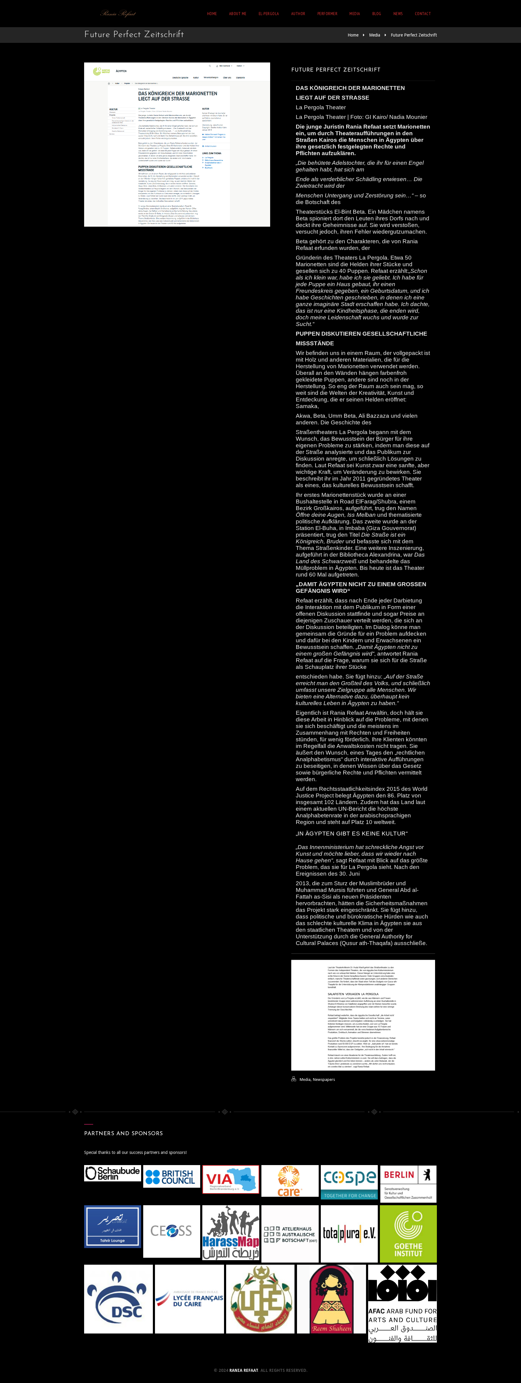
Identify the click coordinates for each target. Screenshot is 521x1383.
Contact (423, 13)
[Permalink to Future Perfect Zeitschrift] (177, 225)
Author (298, 13)
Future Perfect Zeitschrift (414, 35)
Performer (327, 13)
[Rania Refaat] (117, 13)
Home (212, 13)
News (398, 13)
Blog (376, 13)
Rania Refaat (243, 1370)
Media (354, 13)
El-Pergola (269, 13)
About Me (238, 13)
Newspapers (324, 1079)
